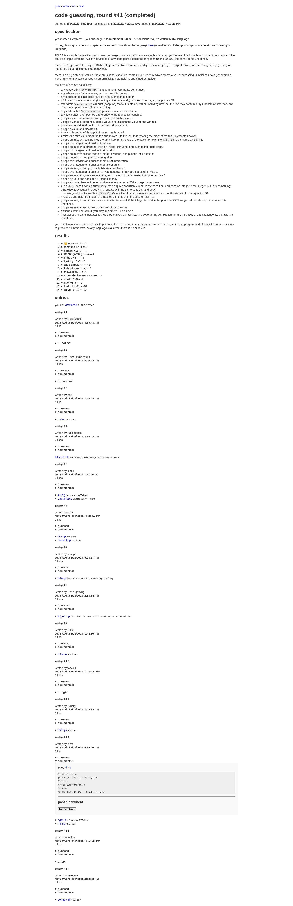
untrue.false (65, 498)
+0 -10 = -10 (75, 289)
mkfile (61, 823)
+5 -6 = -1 (75, 271)
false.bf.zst (61, 457)
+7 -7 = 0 (77, 264)
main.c (62, 419)
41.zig (61, 495)
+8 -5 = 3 (74, 261)
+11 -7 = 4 (75, 250)
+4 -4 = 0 (77, 268)
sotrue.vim (64, 899)
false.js (62, 578)
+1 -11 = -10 (75, 286)
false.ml (62, 654)
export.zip (64, 616)
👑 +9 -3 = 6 (75, 243)
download (71, 305)
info (74, 6)
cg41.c (62, 820)
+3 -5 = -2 (73, 282)
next (81, 6)
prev (57, 6)
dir (64, 343)
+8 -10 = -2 (83, 275)
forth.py (62, 730)
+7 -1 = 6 (75, 246)
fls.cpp (62, 536)
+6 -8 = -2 (73, 279)
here (151, 45)
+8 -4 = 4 (79, 254)
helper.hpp (64, 540)
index (66, 6)
